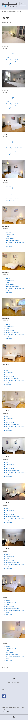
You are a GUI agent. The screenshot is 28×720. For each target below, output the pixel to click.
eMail (14, 678)
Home (5, 11)
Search (14, 717)
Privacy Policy (5, 711)
